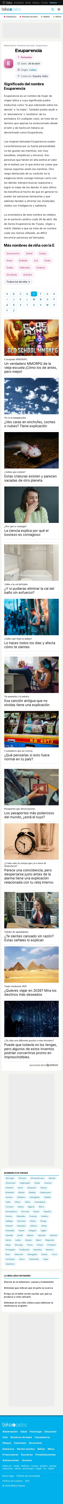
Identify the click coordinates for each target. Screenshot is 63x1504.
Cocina (44, 3)
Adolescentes (10, 1460)
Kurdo (8, 1240)
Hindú (44, 1226)
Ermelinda (12, 274)
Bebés (41, 1448)
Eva (36, 260)
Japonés (42, 1235)
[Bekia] (7, 2)
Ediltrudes (25, 267)
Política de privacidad (28, 1475)
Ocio (5, 1437)
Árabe (37, 1183)
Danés (21, 1207)
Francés (33, 1216)
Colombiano (39, 1202)
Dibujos (6, 1442)
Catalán (47, 1197)
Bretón (22, 1192)
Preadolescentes (45, 1454)
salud (18, 1468)
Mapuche (50, 1240)
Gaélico (44, 1216)
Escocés (25, 1211)
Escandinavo (11, 1211)
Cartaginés (35, 1197)
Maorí (38, 1240)
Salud (23, 1431)
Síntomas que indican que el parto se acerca (28, 1288)
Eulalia (10, 267)
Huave (21, 1230)
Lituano (28, 1240)
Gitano (33, 1221)
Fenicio (9, 1216)
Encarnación (13, 253)
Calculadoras (42, 1437)
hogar (38, 1468)
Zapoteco (10, 1264)
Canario (9, 1197)
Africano (22, 1178)
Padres (53, 3)
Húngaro (33, 1230)
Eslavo (36, 1211)
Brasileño (10, 1192)
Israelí (20, 1235)
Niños (51, 1448)
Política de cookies (12, 1481)
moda (16, 1466)
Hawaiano (21, 1226)
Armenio (9, 1188)
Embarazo (8, 1448)
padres (44, 1466)
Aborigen (10, 1178)
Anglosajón (25, 1183)
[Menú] (59, 9)
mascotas (7, 1468)
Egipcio (31, 1207)
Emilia (47, 260)
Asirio (20, 1188)
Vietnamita (34, 1259)
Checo (18, 1202)
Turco (54, 1254)
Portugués (10, 1249)
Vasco (22, 1259)
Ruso (8, 1254)
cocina (34, 1466)
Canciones (20, 1442)
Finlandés (21, 1216)
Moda (28, 3)
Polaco (40, 1245)
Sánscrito (19, 1254)
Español (47, 1211)
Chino (27, 1202)
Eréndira (27, 274)
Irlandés (9, 1235)
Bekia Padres (10, 45)
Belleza (36, 3)
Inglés (43, 1230)
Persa (30, 1245)
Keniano (53, 1235)
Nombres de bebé (26, 45)
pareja (52, 1466)
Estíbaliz (23, 260)
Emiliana (41, 267)
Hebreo (33, 1226)
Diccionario (35, 1442)
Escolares (27, 1454)
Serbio (44, 1254)
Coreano (10, 1207)
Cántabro (21, 1197)
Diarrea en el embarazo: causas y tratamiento (29, 1282)
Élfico (41, 1207)
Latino (18, 1240)
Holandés (10, 1230)
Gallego (9, 1221)
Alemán (52, 1178)
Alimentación (10, 1431)
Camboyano (45, 1192)
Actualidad (19, 3)
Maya (8, 1245)
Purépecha (24, 1249)
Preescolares (10, 1454)
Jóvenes (27, 1460)
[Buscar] (52, 9)
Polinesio (51, 1245)
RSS (27, 1481)
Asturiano (31, 1188)
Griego (43, 1221)
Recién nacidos (26, 1448)
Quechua (38, 1249)
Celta (8, 1202)
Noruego (19, 1245)
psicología (28, 1468)
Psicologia (36, 1431)
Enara (9, 260)
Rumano (49, 1249)
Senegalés (32, 1254)
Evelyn (42, 253)
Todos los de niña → (18, 281)
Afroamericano (37, 1178)
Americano (11, 1183)
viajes (51, 1468)
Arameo (48, 1183)
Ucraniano (10, 1259)
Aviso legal (8, 1475)
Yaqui (45, 1259)
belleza (25, 1466)
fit (45, 1468)
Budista (32, 1192)
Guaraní (9, 1226)
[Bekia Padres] (11, 9)
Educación (50, 1431)
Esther (29, 253)
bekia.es (7, 1466)
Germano (21, 1221)
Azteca (43, 1188)
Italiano (30, 1235)
